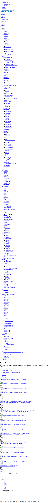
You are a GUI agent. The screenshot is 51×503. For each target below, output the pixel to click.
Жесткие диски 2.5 (7, 134)
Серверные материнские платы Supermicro (11, 65)
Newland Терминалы (6, 177)
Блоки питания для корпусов (9, 141)
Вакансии (3, 7)
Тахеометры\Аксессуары (7, 358)
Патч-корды (5, 332)
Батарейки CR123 (6, 300)
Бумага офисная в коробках (9, 235)
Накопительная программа (7, 4)
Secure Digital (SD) (7, 216)
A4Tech (5, 480)
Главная (1, 360)
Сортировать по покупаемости (6, 371)
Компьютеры (3, 29)
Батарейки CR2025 (6, 304)
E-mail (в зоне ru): (2, 23)
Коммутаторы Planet (8, 124)
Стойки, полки (7, 82)
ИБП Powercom (6, 197)
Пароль (1, 24)
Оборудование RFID (6, 184)
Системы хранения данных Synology (9, 326)
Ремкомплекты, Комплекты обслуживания (9, 287)
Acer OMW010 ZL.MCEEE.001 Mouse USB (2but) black (7, 466)
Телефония (3, 334)
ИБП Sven (5, 198)
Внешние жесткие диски (7, 212)
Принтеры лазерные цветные (7, 54)
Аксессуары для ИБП (6, 187)
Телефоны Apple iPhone (7, 87)
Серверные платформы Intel (9, 66)
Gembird (5, 484)
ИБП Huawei (5, 194)
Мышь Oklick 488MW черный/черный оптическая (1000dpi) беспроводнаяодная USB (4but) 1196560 (13, 429)
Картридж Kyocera (7, 239)
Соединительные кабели (7, 210)
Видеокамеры (7, 336)
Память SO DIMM (7, 154)
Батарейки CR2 (6, 303)
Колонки (6, 270)
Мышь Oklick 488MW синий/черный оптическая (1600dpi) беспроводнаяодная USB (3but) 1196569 (13, 461)
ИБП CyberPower (6, 191)
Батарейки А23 (6, 312)
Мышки (5, 168)
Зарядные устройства (6, 316)
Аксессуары (6, 133)
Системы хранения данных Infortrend (9, 324)
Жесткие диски (6, 132)
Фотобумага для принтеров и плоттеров (9, 258)
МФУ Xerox (6, 45)
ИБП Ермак (5, 200)
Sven (7, 271)
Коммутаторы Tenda (8, 126)
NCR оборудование (6, 176)
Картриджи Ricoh (7, 246)
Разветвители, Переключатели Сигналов (9, 209)
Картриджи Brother (7, 240)
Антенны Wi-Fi (7, 94)
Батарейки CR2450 (6, 306)
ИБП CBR (5, 190)
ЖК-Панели (5, 349)
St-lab (6, 139)
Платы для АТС (6, 346)
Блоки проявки (6, 284)
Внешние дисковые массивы (7, 317)
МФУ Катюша (7, 46)
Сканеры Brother (7, 228)
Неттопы (5, 35)
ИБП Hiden (5, 193)
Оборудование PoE (6, 107)
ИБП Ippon (5, 195)
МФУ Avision (7, 39)
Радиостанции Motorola (7, 347)
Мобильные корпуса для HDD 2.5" (10, 218)
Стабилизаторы (6, 204)
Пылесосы (5, 282)
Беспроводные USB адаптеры (9, 92)
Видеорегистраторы (8, 97)
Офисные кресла (4, 359)
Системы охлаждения (6, 162)
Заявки (3, 18)
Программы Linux (6, 293)
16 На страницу (4, 375)
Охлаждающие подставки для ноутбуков (10, 265)
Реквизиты (5, 1)
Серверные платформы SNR (7, 71)
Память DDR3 (7, 151)
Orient (6, 138)
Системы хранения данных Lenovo (8, 325)
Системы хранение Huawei (7, 322)
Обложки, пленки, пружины (7, 226)
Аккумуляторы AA (6, 295)
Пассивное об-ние (4, 327)
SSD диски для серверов (8, 58)
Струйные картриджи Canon (9, 250)
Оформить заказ (2, 25)
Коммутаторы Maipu (8, 120)
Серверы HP (5, 75)
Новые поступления (29, 501)
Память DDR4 (7, 152)
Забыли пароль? (4, 24)
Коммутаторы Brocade (8, 113)
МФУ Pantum (7, 44)
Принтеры (3, 37)
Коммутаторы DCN (7, 115)
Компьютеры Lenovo (6, 33)
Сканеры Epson (7, 229)
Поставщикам (4, 6)
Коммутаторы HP (7, 119)
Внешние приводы (7, 158)
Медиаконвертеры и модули (7, 101)
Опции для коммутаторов (8, 128)
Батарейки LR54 (6, 310)
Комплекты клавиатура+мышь (8, 167)
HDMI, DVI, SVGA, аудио (7, 206)
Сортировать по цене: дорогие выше (7, 370)
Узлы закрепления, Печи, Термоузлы (8, 288)
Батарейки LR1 (6, 308)
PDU (5, 189)
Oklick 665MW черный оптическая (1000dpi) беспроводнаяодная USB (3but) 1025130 (11, 443)
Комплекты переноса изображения (8, 285)
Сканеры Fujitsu (7, 230)
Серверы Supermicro (6, 79)
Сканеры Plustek (7, 231)
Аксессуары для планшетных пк (8, 84)
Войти (1, 26)
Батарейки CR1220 (6, 299)
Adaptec (6, 136)
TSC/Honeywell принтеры (7, 180)
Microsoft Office (6, 290)
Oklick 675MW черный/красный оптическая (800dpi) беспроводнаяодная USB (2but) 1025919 (13, 379)
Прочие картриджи (6, 253)
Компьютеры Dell (6, 32)
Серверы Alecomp (6, 72)
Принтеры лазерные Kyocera (9, 51)
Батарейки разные (6, 314)
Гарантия (14, 501)
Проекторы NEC (7, 278)
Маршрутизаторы (6, 100)
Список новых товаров (20, 501)
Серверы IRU (5, 76)
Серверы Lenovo (6, 77)
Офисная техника (4, 221)
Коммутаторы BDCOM (8, 112)
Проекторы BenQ (7, 275)
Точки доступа (7, 91)
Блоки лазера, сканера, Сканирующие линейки (10, 283)
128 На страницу (4, 377)
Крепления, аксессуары (8, 274)
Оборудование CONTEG (7, 330)
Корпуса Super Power (8, 144)
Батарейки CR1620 (6, 301)
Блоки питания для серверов (9, 63)
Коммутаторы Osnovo (8, 123)
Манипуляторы (4, 164)
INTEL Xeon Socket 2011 (10, 61)
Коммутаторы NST (7, 122)
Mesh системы (7, 90)
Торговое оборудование (5, 170)
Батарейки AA (5, 297)
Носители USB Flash (6, 220)
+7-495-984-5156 (4, 8)
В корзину (2, 382)
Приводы (6, 69)
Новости (39, 501)
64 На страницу (4, 376)
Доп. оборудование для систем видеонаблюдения (11, 98)
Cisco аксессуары (7, 103)
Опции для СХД (6, 320)
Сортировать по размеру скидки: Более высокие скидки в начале (11, 372)
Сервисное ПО (6, 80)
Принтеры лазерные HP (8, 50)
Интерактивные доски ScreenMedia (8, 269)
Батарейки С (5, 315)
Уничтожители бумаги (7, 232)
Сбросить (1, 491)
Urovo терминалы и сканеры (7, 181)
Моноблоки (3, 83)
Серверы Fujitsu (6, 74)
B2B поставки (5, 5)
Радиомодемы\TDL (6, 357)
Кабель (4, 328)
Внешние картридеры (8, 157)
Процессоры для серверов (8, 60)
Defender (5, 482)
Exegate (5, 483)
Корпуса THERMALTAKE (8, 145)
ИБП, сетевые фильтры (5, 186)
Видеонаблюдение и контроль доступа (9, 95)
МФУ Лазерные (6, 38)
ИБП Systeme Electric (6, 199)
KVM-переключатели (8, 261)
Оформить (1, 16)
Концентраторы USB (8, 262)
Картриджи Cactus (7, 241)
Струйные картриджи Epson (9, 251)
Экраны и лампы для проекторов (9, 281)
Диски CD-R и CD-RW (8, 213)
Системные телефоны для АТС (8, 345)
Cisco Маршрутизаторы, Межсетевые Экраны (11, 105)
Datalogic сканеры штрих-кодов (8, 173)
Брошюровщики (6, 222)
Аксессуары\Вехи (6, 356)
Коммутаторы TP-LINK (8, 127)
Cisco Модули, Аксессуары (8, 106)
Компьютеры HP (6, 30)
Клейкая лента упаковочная (7, 252)
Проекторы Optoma (7, 279)
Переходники (5, 208)
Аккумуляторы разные (7, 296)
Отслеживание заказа (3, 22)
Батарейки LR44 (6, 309)
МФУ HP (6, 42)
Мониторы (3, 185)
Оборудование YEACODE (7, 47)
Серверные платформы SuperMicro (10, 67)
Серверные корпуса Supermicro (9, 64)
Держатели (6, 340)
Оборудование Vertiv (6, 109)
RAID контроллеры (7, 59)
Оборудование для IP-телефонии (9, 344)
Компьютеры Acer (6, 31)
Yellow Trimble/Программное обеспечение (9, 355)
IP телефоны (6, 343)
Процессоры (5, 160)
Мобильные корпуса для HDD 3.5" (10, 219)
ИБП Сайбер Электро (6, 202)
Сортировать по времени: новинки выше (7, 369)
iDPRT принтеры (6, 175)
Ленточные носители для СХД (9, 321)
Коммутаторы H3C (7, 118)
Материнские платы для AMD (9, 147)
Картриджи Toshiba (7, 248)
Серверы (3, 56)
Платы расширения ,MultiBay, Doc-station (12, 268)
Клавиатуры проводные (7, 166)
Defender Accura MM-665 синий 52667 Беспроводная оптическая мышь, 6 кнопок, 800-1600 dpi (13, 388)
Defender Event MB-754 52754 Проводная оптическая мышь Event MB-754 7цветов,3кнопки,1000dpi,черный (15, 402)
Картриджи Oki (7, 244)
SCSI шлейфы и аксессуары (7, 207)
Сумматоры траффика (6, 129)
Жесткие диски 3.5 (7, 135)
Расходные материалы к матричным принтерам (10, 255)
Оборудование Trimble (7, 108)
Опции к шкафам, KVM (8, 81)
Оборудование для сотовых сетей (8, 338)
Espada (6, 137)
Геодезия (3, 351)
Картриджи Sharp (7, 247)
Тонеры (5, 257)
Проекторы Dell (7, 277)
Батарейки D (5, 307)
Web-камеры (5, 263)
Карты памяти (5, 215)
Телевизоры (5, 350)
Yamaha (8, 337)
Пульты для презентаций (7, 169)
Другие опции (7, 70)
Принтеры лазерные (6, 48)
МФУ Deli (6, 41)
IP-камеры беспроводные (8, 96)
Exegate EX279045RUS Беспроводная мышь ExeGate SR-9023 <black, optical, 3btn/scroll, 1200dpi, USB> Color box (15, 411)
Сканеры (5, 227)
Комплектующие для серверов (8, 57)
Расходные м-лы (4, 233)
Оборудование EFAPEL (7, 331)
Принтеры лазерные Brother (9, 49)
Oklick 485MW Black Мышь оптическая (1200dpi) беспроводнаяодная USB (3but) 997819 (12, 452)
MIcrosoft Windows (6, 291)
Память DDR (7, 150)
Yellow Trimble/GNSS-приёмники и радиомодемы (10, 353)
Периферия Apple (6, 88)
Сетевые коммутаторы (7, 110)
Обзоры (35, 501)
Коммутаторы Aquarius (8, 111)
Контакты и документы (5, 2)
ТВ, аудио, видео (4, 348)
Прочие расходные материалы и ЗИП (9, 254)
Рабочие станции (6, 36)
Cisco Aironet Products (8, 102)
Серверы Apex (5, 73)
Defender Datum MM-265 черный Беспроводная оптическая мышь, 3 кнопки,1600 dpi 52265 (12, 393)
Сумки (6, 266)
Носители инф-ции (4, 211)
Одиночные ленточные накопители (8, 319)
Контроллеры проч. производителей (10, 140)
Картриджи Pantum (6, 237)
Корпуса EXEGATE (7, 142)
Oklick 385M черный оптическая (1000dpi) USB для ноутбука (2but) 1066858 (10, 397)
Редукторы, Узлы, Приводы (7, 286)
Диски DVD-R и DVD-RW (8, 214)
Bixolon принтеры (6, 171)
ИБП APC (5, 188)
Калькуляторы (5, 225)
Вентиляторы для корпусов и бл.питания (10, 163)
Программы (3, 289)
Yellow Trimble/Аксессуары (7, 354)
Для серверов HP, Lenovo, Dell (11, 62)
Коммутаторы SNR (7, 125)
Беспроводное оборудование (7, 89)
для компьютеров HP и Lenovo (9, 149)
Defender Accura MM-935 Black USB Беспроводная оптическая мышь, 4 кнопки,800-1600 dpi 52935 (13, 434)
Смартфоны (5, 339)
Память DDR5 (7, 153)
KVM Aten (6, 260)
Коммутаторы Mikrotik (8, 121)
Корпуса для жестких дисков (7, 217)
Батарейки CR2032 (6, 305)
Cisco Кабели (7, 104)
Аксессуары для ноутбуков (7, 264)
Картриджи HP (7, 243)
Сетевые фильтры (6, 203)
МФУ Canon (6, 40)
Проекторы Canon (7, 276)
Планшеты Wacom (7, 224)
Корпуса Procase (7, 143)
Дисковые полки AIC (6, 318)
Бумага (4, 234)
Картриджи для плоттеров (7, 238)
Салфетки (5, 256)
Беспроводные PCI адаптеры (9, 93)
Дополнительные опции (7, 183)
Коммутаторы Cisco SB (8, 114)
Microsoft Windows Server (7, 292)
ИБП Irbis (5, 196)
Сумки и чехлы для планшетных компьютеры (10, 85)
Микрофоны (6, 272)
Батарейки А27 (6, 313)
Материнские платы (6, 146)
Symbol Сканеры (6, 179)
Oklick (5, 487)
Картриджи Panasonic (8, 245)
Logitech (5, 486)
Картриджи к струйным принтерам (8, 249)
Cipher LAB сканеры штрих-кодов (8, 172)
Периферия (3, 259)
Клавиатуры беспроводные (7, 165)
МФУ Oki (6, 43)
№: (0, 380)
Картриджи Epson (7, 242)
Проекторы (5, 273)
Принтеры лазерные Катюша (9, 53)
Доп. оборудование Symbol (7, 182)
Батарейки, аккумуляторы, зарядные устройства (8, 294)
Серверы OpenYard (6, 78)
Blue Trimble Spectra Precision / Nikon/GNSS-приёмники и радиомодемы (13, 352)
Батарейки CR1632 (6, 302)
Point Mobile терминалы (7, 178)
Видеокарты (5, 131)
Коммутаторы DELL (8, 116)
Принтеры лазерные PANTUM (9, 52)
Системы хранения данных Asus (8, 323)
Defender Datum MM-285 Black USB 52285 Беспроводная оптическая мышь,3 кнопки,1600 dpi (13, 420)
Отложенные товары (5, 19)
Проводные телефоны (6, 341)
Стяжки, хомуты (6, 333)
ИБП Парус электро (6, 201)
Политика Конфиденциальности (6, 501)
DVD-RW (6, 156)
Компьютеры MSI (6, 34)
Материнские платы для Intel (9, 148)
